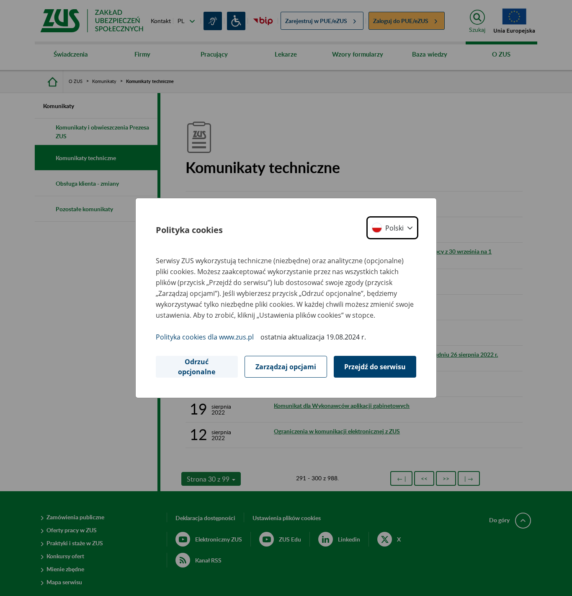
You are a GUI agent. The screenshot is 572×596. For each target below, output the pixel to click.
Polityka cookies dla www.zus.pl (205, 337)
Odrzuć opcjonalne (196, 366)
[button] (392, 227)
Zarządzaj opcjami (285, 366)
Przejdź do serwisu (375, 366)
